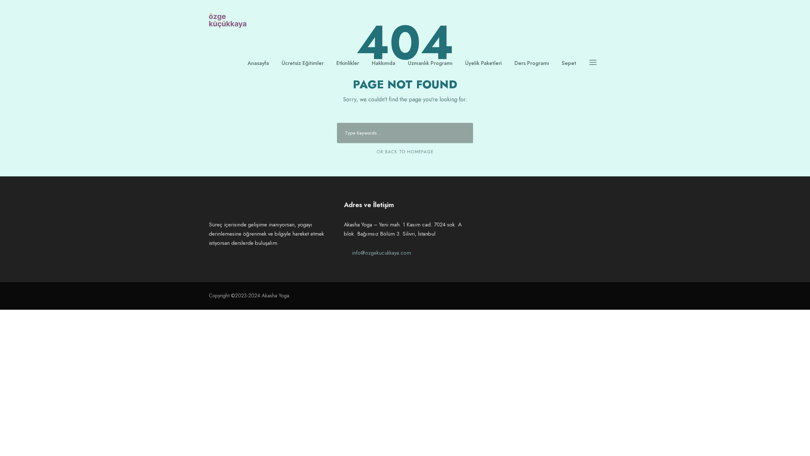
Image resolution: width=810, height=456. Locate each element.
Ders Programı (531, 63)
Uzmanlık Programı (430, 63)
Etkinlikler (347, 63)
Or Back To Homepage (405, 152)
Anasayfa (258, 63)
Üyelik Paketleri (483, 63)
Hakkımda (383, 63)
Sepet (569, 63)
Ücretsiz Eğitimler (303, 63)
